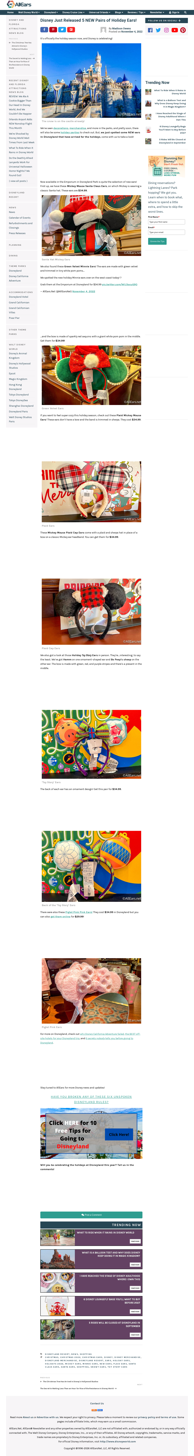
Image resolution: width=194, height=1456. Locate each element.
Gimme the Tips (157, 241)
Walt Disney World (28, 12)
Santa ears (68, 1367)
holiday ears (121, 1360)
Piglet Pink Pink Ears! (78, 912)
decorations (60, 128)
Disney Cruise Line (72, 12)
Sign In (175, 12)
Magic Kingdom (18, 379)
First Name (153, 217)
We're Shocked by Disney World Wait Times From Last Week (22, 138)
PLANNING (15, 245)
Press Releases (17, 233)
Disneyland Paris (18, 411)
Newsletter (156, 12)
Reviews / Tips (136, 12)
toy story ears (118, 1367)
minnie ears (90, 1364)
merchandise (77, 128)
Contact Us (97, 1403)
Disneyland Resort (57, 1354)
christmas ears (92, 1357)
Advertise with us (48, 1417)
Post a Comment (93, 1215)
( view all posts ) (18, 181)
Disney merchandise (127, 1357)
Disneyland (50, 12)
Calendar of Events (20, 217)
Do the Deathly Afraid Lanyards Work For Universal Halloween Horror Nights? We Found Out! (21, 166)
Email (151, 227)
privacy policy (146, 1417)
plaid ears (120, 1364)
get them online (60, 916)
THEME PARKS (17, 266)
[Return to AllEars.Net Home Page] (28, 7)
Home (10, 12)
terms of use (168, 1417)
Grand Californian (19, 302)
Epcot (12, 373)
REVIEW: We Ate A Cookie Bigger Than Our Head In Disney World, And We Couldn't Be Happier (20, 105)
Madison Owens (121, 28)
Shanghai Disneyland (21, 405)
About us (28, 1417)
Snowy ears (98, 1367)
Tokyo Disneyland (19, 394)
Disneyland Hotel (18, 296)
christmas (52, 1357)
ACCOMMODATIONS (21, 292)
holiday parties (70, 132)
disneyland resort (91, 1360)
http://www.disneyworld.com (118, 1441)
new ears (106, 1364)
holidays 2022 (54, 1364)
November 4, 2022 (83, 291)
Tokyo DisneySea (18, 400)
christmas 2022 (70, 1357)
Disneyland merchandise (61, 1360)
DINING (13, 255)
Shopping (86, 1354)
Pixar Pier (14, 318)
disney (108, 1357)
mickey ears (73, 1364)
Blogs (118, 12)
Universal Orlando (99, 12)
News (12, 212)
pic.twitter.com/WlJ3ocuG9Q (119, 284)
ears (108, 1360)
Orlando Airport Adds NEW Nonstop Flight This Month (20, 124)
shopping (83, 1367)
